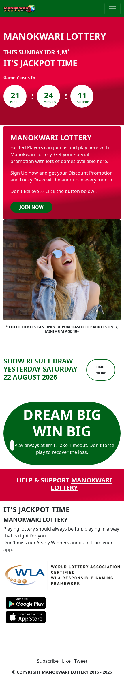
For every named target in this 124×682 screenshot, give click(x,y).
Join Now (31, 207)
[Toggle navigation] (112, 8)
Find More (100, 369)
